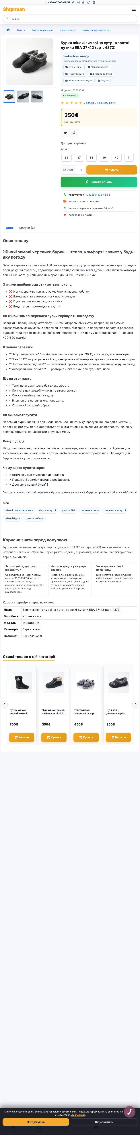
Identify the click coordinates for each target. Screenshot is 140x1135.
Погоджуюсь (36, 1122)
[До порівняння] (74, 133)
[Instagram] (78, 2)
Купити (113, 170)
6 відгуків (88, 102)
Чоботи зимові (76, 73)
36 (66, 157)
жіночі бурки (12, 518)
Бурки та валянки (42, 30)
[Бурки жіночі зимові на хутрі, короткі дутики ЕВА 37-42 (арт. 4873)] (29, 61)
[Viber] (88, 2)
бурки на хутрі (47, 510)
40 (116, 157)
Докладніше (78, 1115)
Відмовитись (104, 1122)
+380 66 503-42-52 (59, 2)
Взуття (21, 30)
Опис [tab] (9, 228)
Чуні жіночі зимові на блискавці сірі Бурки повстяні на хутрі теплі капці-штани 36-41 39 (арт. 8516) (53, 711)
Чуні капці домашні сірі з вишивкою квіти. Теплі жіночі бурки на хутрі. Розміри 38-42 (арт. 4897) (118, 711)
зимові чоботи (34, 518)
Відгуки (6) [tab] (27, 228)
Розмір (64, 149)
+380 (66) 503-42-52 (97, 194)
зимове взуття (90, 510)
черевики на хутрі (115, 510)
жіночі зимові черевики (19, 510)
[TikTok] (83, 2)
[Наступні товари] (135, 704)
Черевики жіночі (100, 67)
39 (104, 157)
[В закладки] (65, 133)
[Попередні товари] (4, 704)
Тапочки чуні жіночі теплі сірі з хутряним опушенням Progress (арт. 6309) (85, 711)
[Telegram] (94, 2)
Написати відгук (106, 102)
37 (79, 157)
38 (91, 157)
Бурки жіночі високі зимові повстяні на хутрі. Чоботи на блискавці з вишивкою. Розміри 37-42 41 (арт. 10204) (21, 711)
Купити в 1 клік (101, 182)
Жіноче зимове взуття (81, 80)
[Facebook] (72, 2)
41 (129, 157)
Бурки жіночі (67, 30)
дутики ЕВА (68, 510)
